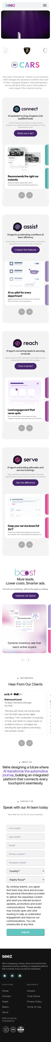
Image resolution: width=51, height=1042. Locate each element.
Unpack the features (25, 249)
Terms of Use (34, 1007)
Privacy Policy (34, 1001)
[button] (44, 5)
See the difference (25, 482)
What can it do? (25, 133)
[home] (10, 5)
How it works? (25, 366)
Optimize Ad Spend (25, 595)
